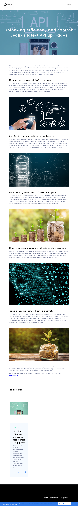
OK (60, 504)
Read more (66, 504)
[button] (69, 5)
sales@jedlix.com (14, 375)
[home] (34, 5)
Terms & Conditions (51, 498)
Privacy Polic (63, 498)
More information (16, 472)
